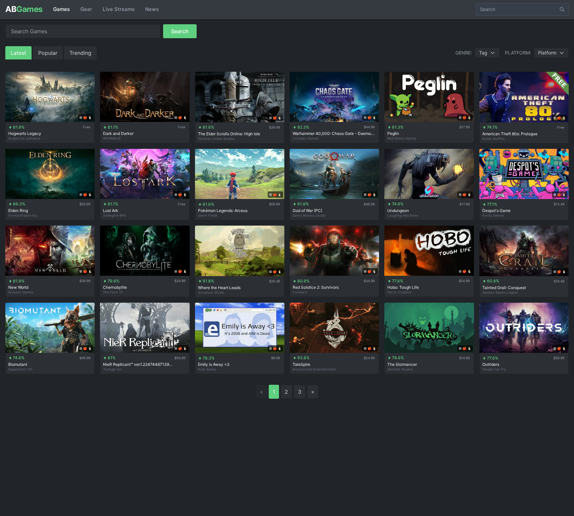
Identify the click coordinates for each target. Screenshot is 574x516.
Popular (47, 53)
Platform (547, 52)
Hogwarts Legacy (24, 133)
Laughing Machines (402, 215)
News (152, 9)
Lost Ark (110, 210)
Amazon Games (20, 292)
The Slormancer (402, 364)
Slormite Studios (400, 369)
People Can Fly (494, 369)
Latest (18, 53)
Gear (86, 9)
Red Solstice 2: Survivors (316, 287)
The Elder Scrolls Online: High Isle (229, 133)
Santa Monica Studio (309, 215)
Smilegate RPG (114, 215)
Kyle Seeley (207, 369)
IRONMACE (112, 138)
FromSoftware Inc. (23, 215)
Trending (80, 53)
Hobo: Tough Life (403, 287)
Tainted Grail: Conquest (504, 287)
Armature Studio (211, 292)
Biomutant (17, 364)
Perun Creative (399, 292)
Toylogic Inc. (113, 369)
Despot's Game (496, 210)
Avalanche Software (24, 138)
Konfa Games (493, 215)
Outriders (490, 364)
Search (180, 31)
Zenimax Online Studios (216, 139)
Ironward (300, 292)
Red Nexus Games (401, 138)
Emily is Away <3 (214, 364)
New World (18, 287)
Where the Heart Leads (219, 287)
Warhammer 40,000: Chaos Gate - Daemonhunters (334, 133)
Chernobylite (115, 287)
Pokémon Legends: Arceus (222, 210)
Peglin (393, 133)
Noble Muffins (493, 139)
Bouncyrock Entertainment (314, 369)
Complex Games (305, 138)
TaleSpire (301, 364)
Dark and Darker (118, 133)
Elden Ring (18, 210)
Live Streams (119, 9)
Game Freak (207, 215)
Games (61, 9)
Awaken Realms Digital (500, 292)
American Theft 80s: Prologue (509, 133)
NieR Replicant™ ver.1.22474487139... (137, 364)
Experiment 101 (20, 369)
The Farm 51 (113, 292)
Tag (483, 52)
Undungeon (398, 210)
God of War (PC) (307, 210)
